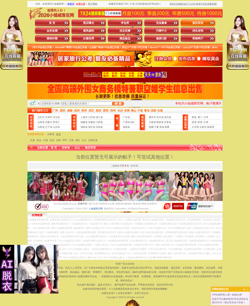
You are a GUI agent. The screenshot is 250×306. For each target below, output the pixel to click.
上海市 (84, 117)
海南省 (126, 127)
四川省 (159, 117)
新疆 (167, 127)
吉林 (58, 140)
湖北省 (91, 127)
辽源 (71, 140)
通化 (77, 140)
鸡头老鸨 (197, 30)
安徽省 (91, 122)
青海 (161, 127)
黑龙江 (56, 122)
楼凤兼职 (88, 30)
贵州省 (167, 117)
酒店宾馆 (197, 22)
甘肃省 (167, 122)
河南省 (99, 127)
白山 (84, 140)
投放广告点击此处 (125, 263)
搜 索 (118, 103)
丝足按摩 (125, 30)
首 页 (52, 22)
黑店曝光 (88, 22)
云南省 (152, 122)
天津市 (48, 117)
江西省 (99, 122)
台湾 (206, 117)
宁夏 (156, 127)
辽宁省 (48, 127)
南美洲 (210, 127)
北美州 (202, 127)
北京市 (41, 117)
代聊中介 (161, 30)
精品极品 (125, 38)
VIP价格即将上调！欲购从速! (227, 294)
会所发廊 (52, 30)
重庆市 (152, 117)
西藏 (151, 127)
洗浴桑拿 (161, 22)
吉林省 (41, 127)
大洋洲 (195, 127)
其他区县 (93, 140)
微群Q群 (161, 38)
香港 (194, 117)
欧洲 (200, 122)
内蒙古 (48, 122)
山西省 (41, 122)
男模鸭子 (197, 38)
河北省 (56, 117)
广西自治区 (129, 122)
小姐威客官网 (96, 208)
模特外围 (52, 38)
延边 (39, 140)
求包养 (125, 22)
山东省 (56, 127)
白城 (45, 140)
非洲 (206, 122)
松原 (52, 140)
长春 (32, 140)
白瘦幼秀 (88, 38)
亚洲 (194, 122)
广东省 (126, 117)
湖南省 (84, 127)
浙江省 (99, 117)
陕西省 (159, 122)
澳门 (200, 117)
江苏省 (91, 117)
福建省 (84, 122)
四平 (64, 140)
